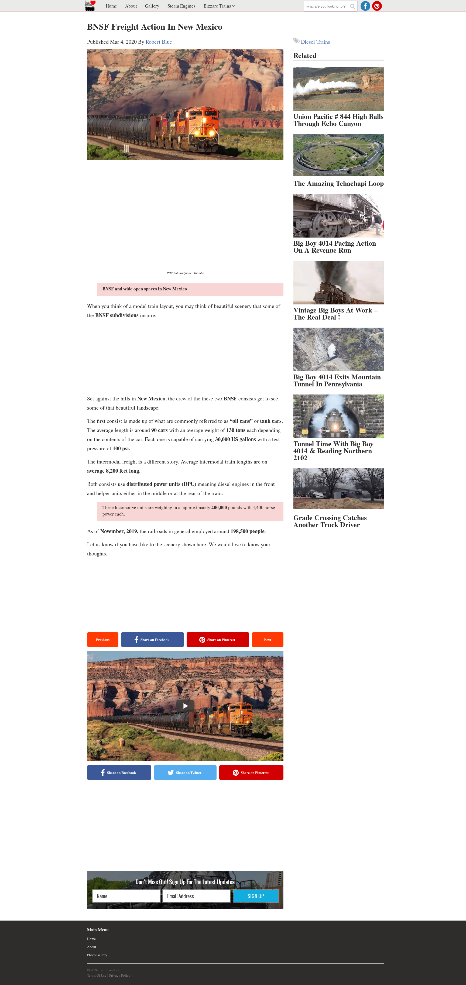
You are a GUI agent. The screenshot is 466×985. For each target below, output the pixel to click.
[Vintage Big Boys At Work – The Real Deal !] (338, 282)
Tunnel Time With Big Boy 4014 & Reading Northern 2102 (333, 450)
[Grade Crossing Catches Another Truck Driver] (338, 490)
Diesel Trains (315, 41)
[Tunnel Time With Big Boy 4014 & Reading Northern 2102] (338, 416)
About (131, 6)
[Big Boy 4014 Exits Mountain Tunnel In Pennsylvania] (338, 349)
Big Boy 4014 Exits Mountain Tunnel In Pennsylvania (337, 380)
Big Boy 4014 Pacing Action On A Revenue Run (334, 246)
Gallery (152, 6)
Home (111, 6)
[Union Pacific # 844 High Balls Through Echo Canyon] (338, 89)
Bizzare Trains (217, 6)
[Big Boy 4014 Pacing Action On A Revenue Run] (338, 216)
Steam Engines (181, 6)
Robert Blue (159, 41)
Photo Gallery (97, 954)
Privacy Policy (120, 975)
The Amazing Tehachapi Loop (338, 183)
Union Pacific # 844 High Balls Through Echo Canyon (338, 119)
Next (267, 639)
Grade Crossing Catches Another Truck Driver (330, 521)
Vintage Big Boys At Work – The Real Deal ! (335, 313)
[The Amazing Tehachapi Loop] (338, 156)
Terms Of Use (96, 975)
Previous (102, 639)
